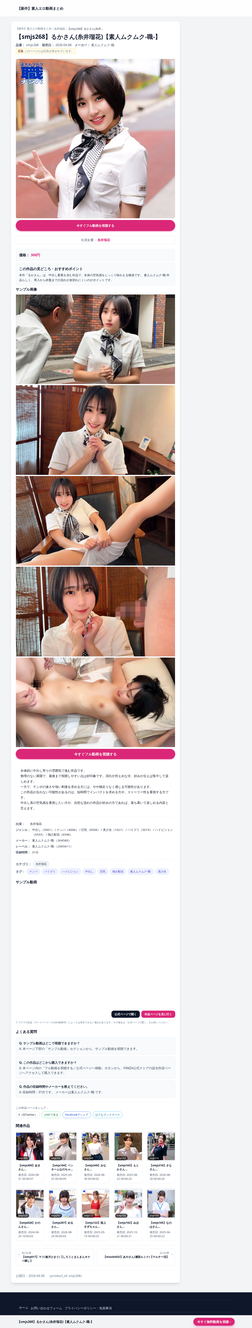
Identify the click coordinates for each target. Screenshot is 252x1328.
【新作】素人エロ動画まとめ (34, 28)
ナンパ (33, 871)
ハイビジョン (70, 871)
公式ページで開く (126, 1014)
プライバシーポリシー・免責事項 (88, 1308)
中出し (89, 871)
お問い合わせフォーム (46, 1308)
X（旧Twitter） (27, 1114)
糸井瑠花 (59, 29)
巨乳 (103, 871)
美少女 (162, 871)
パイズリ (49, 871)
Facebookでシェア (76, 1114)
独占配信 (117, 871)
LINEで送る (51, 1114)
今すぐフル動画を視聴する (95, 225)
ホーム (23, 1307)
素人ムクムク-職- (140, 871)
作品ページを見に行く (158, 1014)
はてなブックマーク (107, 1114)
